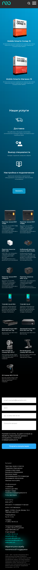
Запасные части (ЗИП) (12, 480)
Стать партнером (11, 495)
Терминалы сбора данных (14, 468)
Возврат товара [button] (10, 491)
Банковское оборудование (14, 472)
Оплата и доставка (11, 489)
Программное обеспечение (14, 478)
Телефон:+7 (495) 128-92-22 (11, 521)
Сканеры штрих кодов (12, 470)
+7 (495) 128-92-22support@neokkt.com (14, 527)
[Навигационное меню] (34, 3)
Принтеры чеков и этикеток (14, 466)
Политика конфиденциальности (16, 493)
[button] (28, 3)
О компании (9, 486)
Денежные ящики (11, 474)
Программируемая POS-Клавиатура (17, 476)
